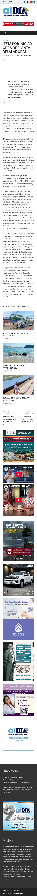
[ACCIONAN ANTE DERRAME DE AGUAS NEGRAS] (18, 321)
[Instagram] (33, 2)
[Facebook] (24, 2)
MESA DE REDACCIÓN (24, 55)
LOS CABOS (6, 40)
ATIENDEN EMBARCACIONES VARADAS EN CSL (15, 367)
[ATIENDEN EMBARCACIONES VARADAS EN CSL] (18, 353)
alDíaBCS (17, 890)
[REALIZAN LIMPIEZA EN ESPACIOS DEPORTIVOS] (18, 386)
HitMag (20, 893)
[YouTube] (30, 2)
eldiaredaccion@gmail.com (19, 782)
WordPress (13, 893)
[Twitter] (27, 2)
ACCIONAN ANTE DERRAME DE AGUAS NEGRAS (15, 334)
